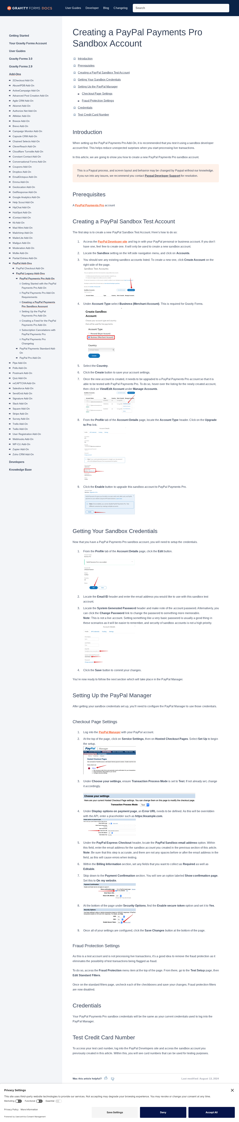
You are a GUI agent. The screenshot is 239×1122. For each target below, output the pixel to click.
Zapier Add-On (21, 449)
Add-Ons (15, 74)
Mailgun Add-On (21, 243)
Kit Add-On (18, 222)
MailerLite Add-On (23, 237)
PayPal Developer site (112, 241)
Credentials (85, 107)
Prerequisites (86, 65)
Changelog (121, 7)
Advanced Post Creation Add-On (30, 95)
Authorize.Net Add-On (25, 110)
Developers (16, 461)
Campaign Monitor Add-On (27, 131)
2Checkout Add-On (23, 80)
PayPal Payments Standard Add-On (38, 350)
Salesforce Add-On (23, 388)
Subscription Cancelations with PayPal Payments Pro (38, 332)
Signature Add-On (22, 398)
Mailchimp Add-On (23, 232)
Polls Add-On (20, 368)
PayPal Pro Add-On (30, 357)
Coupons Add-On (22, 166)
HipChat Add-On (22, 207)
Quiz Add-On (20, 378)
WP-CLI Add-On (21, 444)
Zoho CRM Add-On (23, 454)
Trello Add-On (20, 423)
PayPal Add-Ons (22, 263)
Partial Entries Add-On (25, 258)
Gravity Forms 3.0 (20, 58)
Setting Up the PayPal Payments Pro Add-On (34, 313)
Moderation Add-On (23, 248)
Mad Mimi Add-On (23, 227)
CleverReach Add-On (24, 146)
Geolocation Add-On (24, 187)
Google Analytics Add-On (26, 197)
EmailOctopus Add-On (25, 176)
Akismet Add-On (21, 105)
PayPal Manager (110, 732)
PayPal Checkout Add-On (30, 268)
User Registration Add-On (27, 434)
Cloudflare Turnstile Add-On (28, 151)
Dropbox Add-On (22, 171)
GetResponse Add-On (25, 192)
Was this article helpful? (87, 1078)
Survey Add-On (21, 418)
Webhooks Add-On (23, 439)
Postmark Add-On (22, 373)
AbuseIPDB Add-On (23, 85)
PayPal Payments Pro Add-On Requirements (38, 294)
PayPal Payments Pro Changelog (34, 341)
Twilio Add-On (20, 429)
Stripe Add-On (20, 413)
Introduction (85, 58)
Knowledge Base (20, 469)
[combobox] (181, 8)
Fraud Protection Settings (98, 100)
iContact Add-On (22, 217)
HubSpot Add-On (22, 212)
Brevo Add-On (20, 126)
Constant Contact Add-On (27, 156)
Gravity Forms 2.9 (20, 66)
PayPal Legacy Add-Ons (30, 273)
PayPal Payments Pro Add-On (37, 278)
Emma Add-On (21, 182)
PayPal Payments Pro (89, 205)
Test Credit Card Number (93, 114)
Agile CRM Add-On (23, 100)
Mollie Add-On (20, 253)
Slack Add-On (20, 403)
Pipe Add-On (20, 363)
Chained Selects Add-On (26, 141)
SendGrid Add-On (22, 393)
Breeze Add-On (21, 121)
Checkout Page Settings (97, 93)
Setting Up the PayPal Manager (98, 86)
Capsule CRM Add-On (25, 136)
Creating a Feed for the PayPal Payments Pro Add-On (39, 322)
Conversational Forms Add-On (29, 161)
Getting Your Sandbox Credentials (99, 79)
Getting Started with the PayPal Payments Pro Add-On (39, 285)
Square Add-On (21, 408)
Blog (106, 7)
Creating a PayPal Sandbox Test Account (104, 72)
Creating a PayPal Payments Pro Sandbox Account (38, 304)
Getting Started (19, 35)
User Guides (73, 7)
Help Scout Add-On (23, 202)
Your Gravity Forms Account (28, 43)
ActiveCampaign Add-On (26, 90)
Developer (92, 7)
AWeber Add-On (21, 116)
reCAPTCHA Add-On (24, 383)
